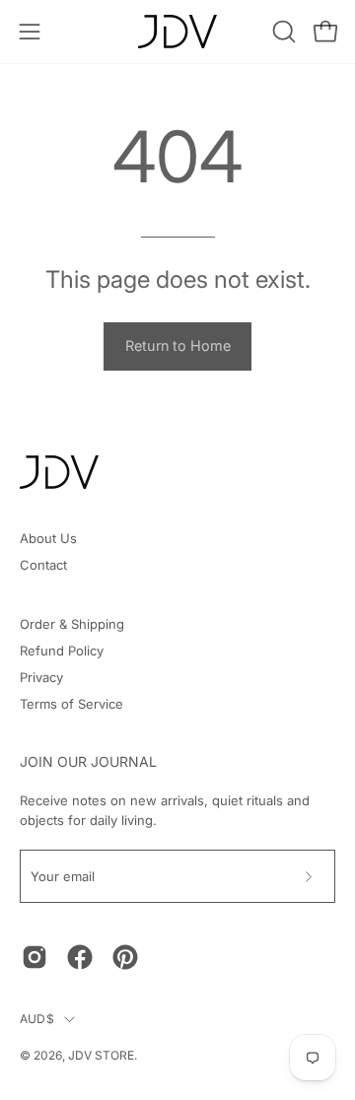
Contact (43, 565)
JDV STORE (101, 1055)
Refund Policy (62, 650)
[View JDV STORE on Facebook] (80, 957)
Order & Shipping (72, 624)
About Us (48, 538)
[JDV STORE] (177, 31)
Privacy (41, 677)
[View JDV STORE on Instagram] (34, 957)
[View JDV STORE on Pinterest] (125, 957)
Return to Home (178, 345)
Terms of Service (71, 704)
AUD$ (37, 1018)
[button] (282, 31)
